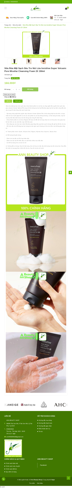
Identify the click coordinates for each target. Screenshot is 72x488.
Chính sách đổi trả (11, 469)
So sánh (2, 487)
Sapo (53, 479)
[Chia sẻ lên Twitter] (12, 97)
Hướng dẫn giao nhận (45, 426)
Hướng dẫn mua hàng (45, 420)
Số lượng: (7, 89)
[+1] (15, 97)
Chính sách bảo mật (12, 463)
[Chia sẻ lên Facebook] (11, 97)
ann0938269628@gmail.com (14, 436)
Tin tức (41, 431)
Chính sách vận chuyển (13, 466)
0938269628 (14, 1)
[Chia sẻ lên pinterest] (14, 97)
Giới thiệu (40, 483)
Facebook (43, 465)
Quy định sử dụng (11, 472)
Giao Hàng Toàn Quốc (17, 17)
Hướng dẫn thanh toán (45, 423)
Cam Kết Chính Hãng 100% (39, 17)
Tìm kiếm (32, 483)
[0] (66, 8)
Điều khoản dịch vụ (44, 428)
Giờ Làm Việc (58, 15)
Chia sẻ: (7, 97)
